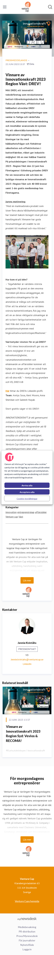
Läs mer (27, 580)
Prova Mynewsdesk (27, 935)
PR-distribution (27, 931)
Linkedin (27, 664)
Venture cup (12, 516)
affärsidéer (41, 512)
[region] (27, 477)
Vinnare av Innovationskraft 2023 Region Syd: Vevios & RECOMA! (23, 734)
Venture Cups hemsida (27, 901)
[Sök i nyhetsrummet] (50, 7)
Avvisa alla (27, 485)
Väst (21, 516)
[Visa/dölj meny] (5, 7)
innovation (11, 512)
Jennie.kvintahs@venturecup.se (27, 659)
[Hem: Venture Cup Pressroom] (26, 7)
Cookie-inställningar (27, 498)
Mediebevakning (27, 927)
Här (7, 390)
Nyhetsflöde (27, 944)
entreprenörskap (25, 512)
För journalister (27, 940)
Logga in (27, 949)
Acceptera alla (27, 492)
